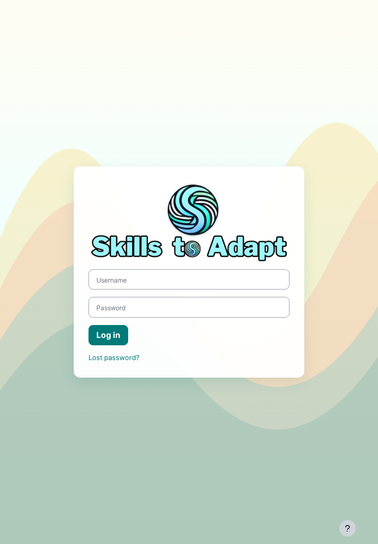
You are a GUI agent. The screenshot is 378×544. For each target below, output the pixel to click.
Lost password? (114, 358)
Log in (108, 335)
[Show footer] (347, 528)
